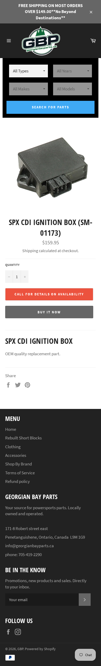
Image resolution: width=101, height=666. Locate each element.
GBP (20, 649)
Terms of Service (20, 473)
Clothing (13, 447)
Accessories (15, 455)
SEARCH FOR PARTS (50, 107)
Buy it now (49, 312)
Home (10, 429)
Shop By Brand (18, 464)
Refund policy (17, 481)
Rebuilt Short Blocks (23, 438)
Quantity (12, 265)
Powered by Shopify (40, 649)
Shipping (30, 250)
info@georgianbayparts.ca (29, 546)
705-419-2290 (30, 554)
